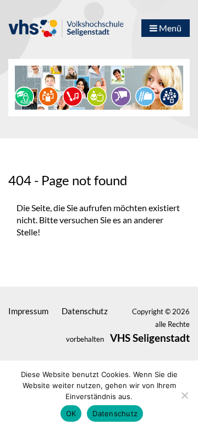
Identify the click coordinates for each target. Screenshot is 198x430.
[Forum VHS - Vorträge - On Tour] (24, 95)
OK (71, 413)
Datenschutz (115, 413)
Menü (169, 28)
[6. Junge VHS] (169, 95)
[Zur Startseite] (66, 23)
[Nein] (184, 395)
